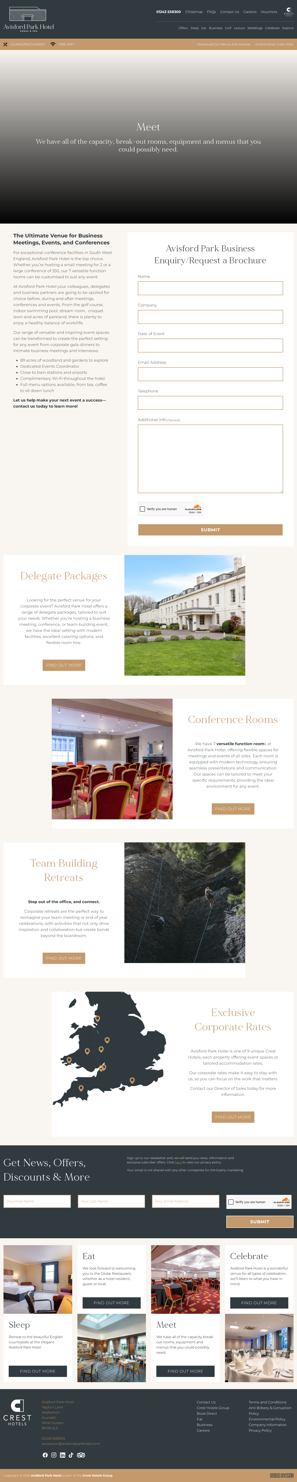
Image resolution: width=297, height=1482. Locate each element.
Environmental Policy (267, 1419)
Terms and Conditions (268, 1402)
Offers (183, 28)
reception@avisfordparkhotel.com (71, 1444)
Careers (250, 12)
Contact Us (229, 12)
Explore (288, 28)
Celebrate (272, 28)
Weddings (255, 28)
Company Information (268, 1425)
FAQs (211, 12)
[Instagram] (53, 1455)
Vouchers (269, 12)
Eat (203, 28)
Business (215, 28)
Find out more (38, 1371)
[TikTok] (71, 1455)
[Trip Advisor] (81, 1455)
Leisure (239, 28)
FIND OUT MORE (64, 665)
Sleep (194, 28)
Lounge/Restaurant (27, 44)
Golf (228, 28)
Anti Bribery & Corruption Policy (270, 1411)
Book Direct (207, 1413)
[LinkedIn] (62, 1455)
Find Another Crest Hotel (274, 44)
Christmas (194, 12)
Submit (210, 529)
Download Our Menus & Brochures (223, 44)
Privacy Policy (260, 1430)
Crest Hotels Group (213, 1408)
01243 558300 (168, 12)
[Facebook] (45, 1455)
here (178, 1162)
